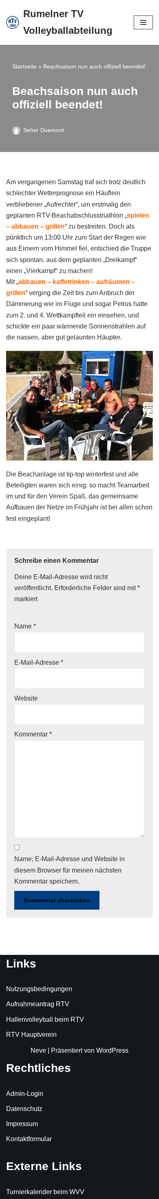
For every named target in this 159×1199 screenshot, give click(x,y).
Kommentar (33, 734)
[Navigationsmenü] (143, 22)
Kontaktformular (29, 1138)
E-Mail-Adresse (38, 662)
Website (26, 698)
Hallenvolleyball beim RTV (45, 1019)
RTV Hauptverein (31, 1034)
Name (25, 626)
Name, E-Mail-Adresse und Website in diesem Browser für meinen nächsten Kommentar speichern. (69, 869)
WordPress (112, 1050)
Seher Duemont (43, 130)
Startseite (24, 66)
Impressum (22, 1123)
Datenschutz (24, 1108)
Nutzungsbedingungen (39, 988)
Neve (38, 1050)
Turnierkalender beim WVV (45, 1191)
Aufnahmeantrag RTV (37, 1004)
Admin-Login (24, 1093)
